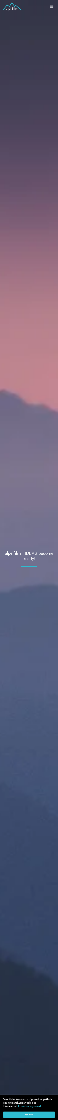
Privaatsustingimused (29, 1106)
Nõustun (29, 1114)
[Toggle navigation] (51, 6)
